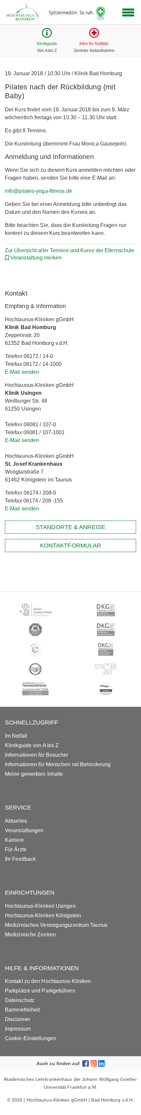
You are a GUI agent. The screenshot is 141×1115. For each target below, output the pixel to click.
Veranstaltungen (24, 830)
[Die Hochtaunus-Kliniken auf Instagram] (93, 1063)
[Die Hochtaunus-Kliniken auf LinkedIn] (101, 1063)
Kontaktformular (70, 545)
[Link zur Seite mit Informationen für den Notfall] (94, 36)
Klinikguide (47, 43)
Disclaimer (17, 1019)
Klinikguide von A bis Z (32, 745)
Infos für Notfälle (94, 43)
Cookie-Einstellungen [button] (30, 1038)
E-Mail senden (22, 372)
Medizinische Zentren (30, 934)
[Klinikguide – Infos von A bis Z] (47, 36)
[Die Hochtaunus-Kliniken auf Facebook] (85, 1063)
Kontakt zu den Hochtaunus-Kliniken (48, 981)
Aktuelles (16, 821)
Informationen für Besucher (37, 755)
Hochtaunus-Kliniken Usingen (40, 906)
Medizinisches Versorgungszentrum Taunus (56, 925)
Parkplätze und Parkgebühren (40, 990)
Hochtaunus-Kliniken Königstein (43, 915)
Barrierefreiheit (22, 1010)
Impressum (18, 1029)
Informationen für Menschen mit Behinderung (58, 764)
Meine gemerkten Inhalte (34, 774)
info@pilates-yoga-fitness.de (38, 191)
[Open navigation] (128, 12)
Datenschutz (19, 1000)
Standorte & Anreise (70, 527)
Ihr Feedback (20, 859)
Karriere (14, 840)
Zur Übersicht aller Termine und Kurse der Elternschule (69, 250)
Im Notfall (16, 736)
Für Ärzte (16, 849)
